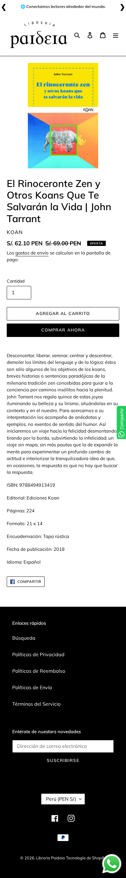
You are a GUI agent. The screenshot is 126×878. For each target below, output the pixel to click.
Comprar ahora (63, 330)
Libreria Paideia (50, 857)
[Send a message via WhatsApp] (112, 864)
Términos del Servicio (36, 704)
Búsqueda (23, 638)
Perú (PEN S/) (61, 799)
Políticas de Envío (32, 687)
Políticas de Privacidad (38, 654)
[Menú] (115, 34)
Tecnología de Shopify (86, 857)
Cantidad (15, 281)
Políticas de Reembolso (38, 671)
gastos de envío (32, 253)
